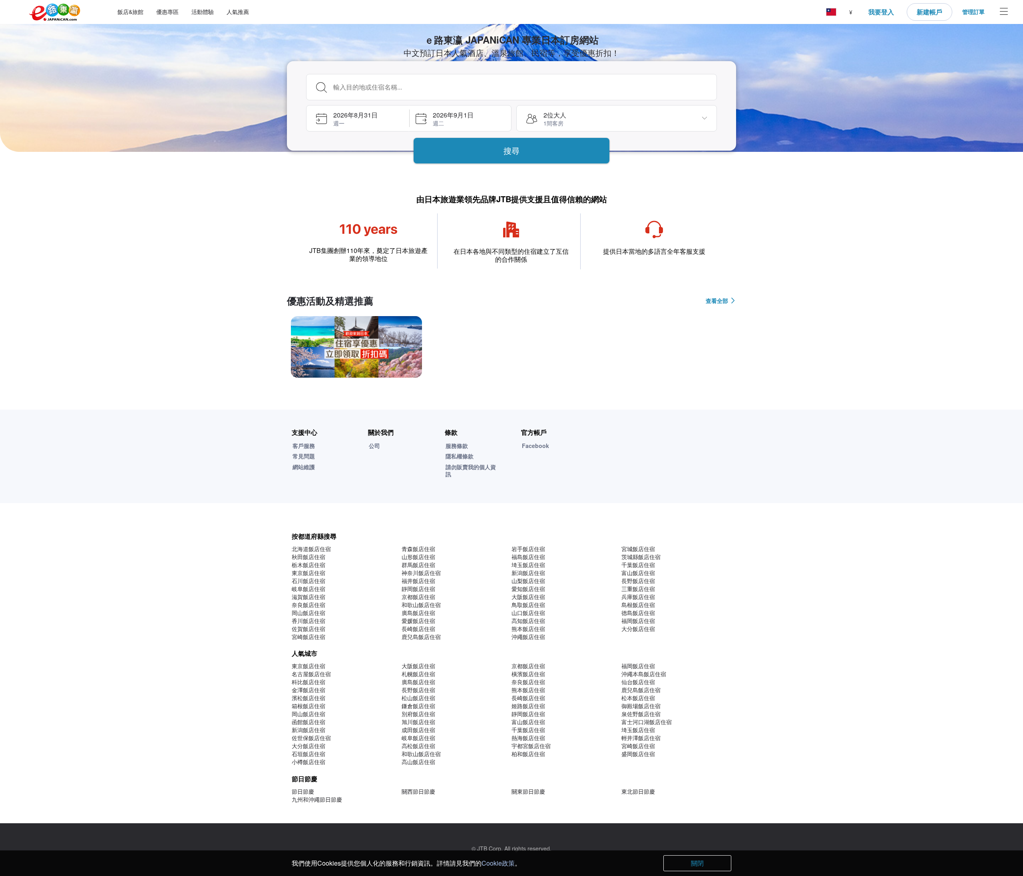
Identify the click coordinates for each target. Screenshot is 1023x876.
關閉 (697, 863)
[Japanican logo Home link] (55, 12)
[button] (831, 12)
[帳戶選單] (1003, 12)
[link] (356, 347)
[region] (511, 350)
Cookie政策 (498, 863)
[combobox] (522, 87)
